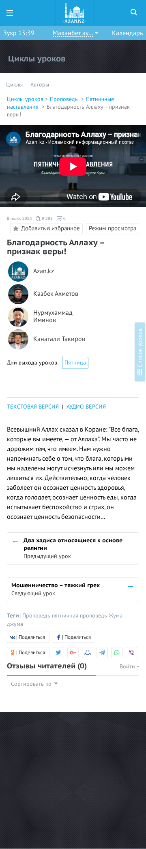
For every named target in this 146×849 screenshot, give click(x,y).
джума (15, 624)
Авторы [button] (39, 84)
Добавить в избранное (50, 228)
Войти (128, 666)
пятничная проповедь (80, 615)
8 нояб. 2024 (19, 218)
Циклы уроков (25, 99)
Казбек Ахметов (55, 294)
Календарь (127, 33)
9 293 (47, 218)
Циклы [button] (14, 84)
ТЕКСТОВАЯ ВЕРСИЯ (33, 406)
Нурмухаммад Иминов (53, 317)
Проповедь (64, 99)
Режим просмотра (112, 228)
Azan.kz (43, 271)
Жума (115, 615)
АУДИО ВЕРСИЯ (86, 406)
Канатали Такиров (59, 339)
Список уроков (140, 349)
